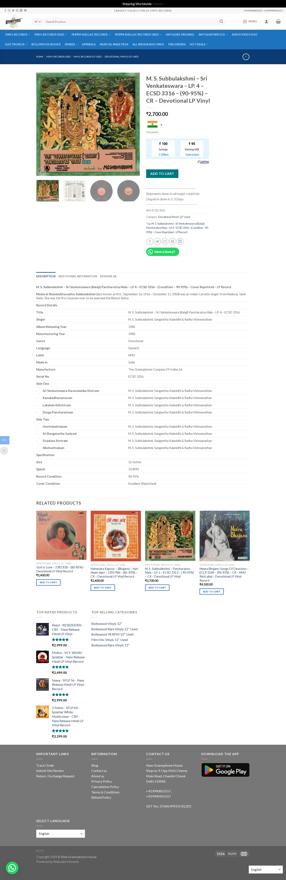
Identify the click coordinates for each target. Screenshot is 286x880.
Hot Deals (197, 44)
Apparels (89, 44)
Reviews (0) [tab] (108, 276)
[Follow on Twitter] (13, 10)
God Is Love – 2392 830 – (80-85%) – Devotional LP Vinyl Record (60, 569)
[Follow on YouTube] (25, 10)
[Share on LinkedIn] (180, 241)
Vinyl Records (16, 34)
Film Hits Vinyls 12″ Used (109, 640)
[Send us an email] (17, 10)
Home (39, 56)
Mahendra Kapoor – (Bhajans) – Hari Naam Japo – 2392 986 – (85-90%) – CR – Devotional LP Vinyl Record (114, 572)
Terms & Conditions (105, 792)
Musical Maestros (114, 44)
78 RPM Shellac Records (89, 34)
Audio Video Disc (245, 34)
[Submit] (221, 21)
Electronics (15, 44)
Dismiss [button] (158, 4)
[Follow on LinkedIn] (21, 10)
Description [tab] (45, 276)
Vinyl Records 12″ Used (87, 56)
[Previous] (43, 124)
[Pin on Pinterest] (172, 241)
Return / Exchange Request (55, 776)
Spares (70, 44)
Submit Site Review (50, 771)
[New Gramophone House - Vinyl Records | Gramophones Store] (14, 22)
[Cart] (278, 21)
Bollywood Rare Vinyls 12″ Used (114, 629)
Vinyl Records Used (49, 34)
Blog (94, 765)
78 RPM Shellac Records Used (137, 34)
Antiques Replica (211, 34)
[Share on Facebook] (150, 241)
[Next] (132, 124)
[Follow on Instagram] (9, 10)
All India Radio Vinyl (148, 44)
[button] (12, 868)
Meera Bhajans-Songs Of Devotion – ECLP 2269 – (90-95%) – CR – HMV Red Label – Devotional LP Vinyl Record (224, 574)
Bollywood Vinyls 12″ (106, 623)
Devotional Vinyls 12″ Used (121, 56)
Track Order (45, 765)
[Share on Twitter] (157, 241)
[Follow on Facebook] (5, 10)
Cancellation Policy (105, 787)
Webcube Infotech (66, 861)
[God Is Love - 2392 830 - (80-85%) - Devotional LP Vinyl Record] (61, 535)
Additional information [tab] (77, 276)
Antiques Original (180, 34)
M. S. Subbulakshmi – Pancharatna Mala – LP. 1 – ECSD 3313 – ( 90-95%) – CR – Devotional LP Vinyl (169, 572)
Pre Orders (177, 44)
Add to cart (162, 173)
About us (97, 776)
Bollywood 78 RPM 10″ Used (112, 634)
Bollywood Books (46, 44)
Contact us (99, 771)
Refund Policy (101, 797)
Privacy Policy (101, 781)
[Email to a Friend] (165, 241)
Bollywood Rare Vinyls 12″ (110, 645)
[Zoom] (42, 172)
